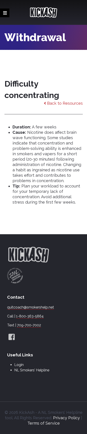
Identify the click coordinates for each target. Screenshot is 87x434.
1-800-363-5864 (30, 316)
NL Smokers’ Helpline (31, 370)
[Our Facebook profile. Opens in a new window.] (11, 337)
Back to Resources (64, 103)
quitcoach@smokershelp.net (30, 307)
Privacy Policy (66, 417)
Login (19, 365)
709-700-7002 (29, 325)
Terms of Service (43, 423)
